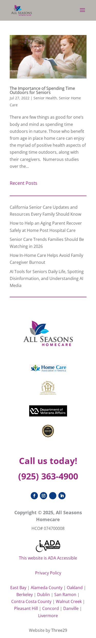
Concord (50, 608)
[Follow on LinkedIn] (62, 495)
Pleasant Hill (26, 608)
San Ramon (65, 594)
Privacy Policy (48, 573)
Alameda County (46, 587)
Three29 (59, 630)
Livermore (48, 615)
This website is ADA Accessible (48, 558)
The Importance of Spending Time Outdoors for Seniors (42, 90)
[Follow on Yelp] (52, 495)
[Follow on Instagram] (43, 495)
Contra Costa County (31, 601)
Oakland (75, 587)
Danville (71, 608)
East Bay (18, 587)
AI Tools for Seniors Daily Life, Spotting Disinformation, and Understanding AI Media (47, 278)
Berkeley (24, 594)
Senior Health (45, 97)
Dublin (43, 594)
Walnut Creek (69, 601)
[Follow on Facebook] (34, 495)
